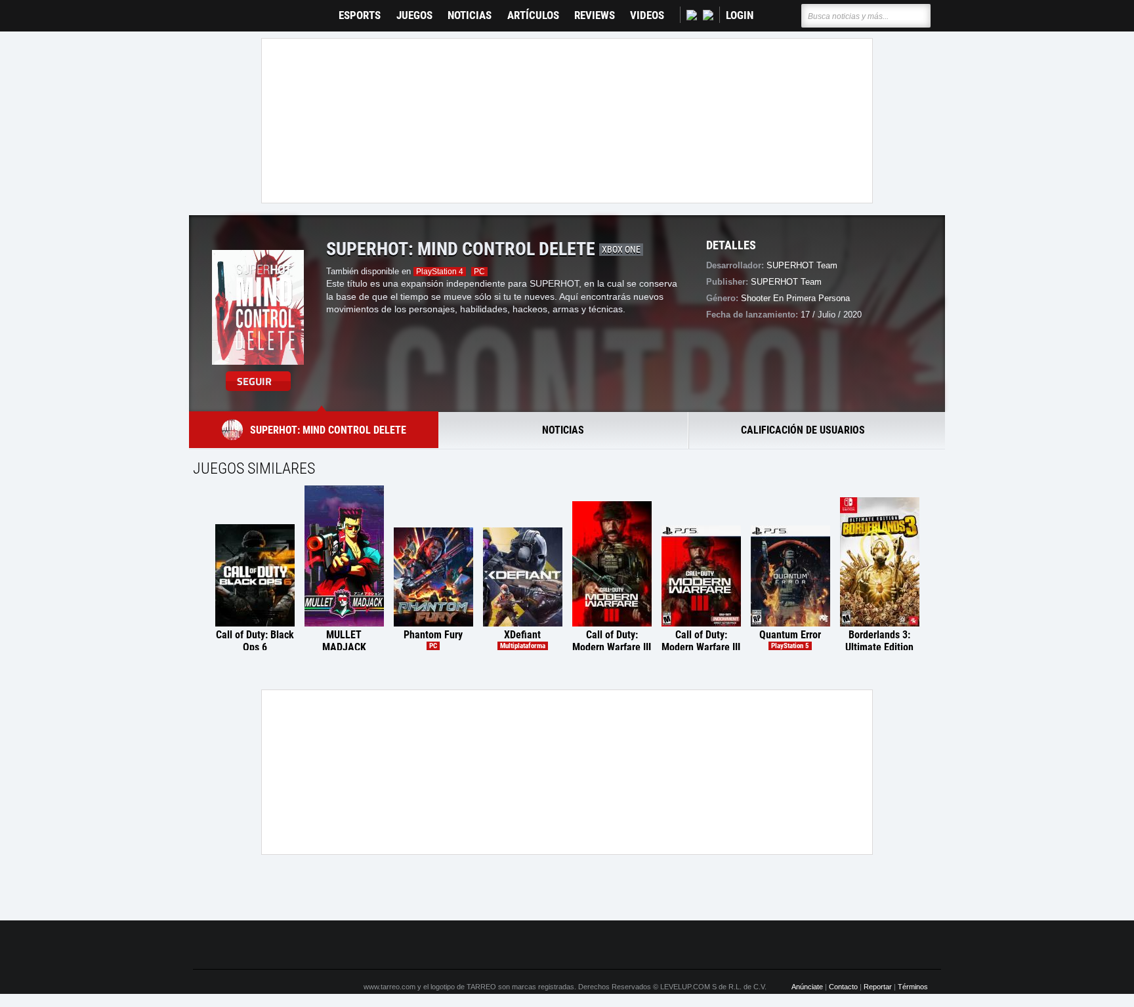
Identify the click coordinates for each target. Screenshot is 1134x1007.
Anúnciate (807, 987)
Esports (360, 15)
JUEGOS (414, 15)
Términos (913, 987)
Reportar (878, 987)
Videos (647, 15)
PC (479, 271)
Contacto (843, 987)
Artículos (533, 15)
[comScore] (716, 945)
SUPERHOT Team (801, 265)
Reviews (594, 15)
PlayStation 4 (439, 271)
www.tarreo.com (389, 987)
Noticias (470, 15)
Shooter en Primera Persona (795, 298)
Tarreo (211, 9)
